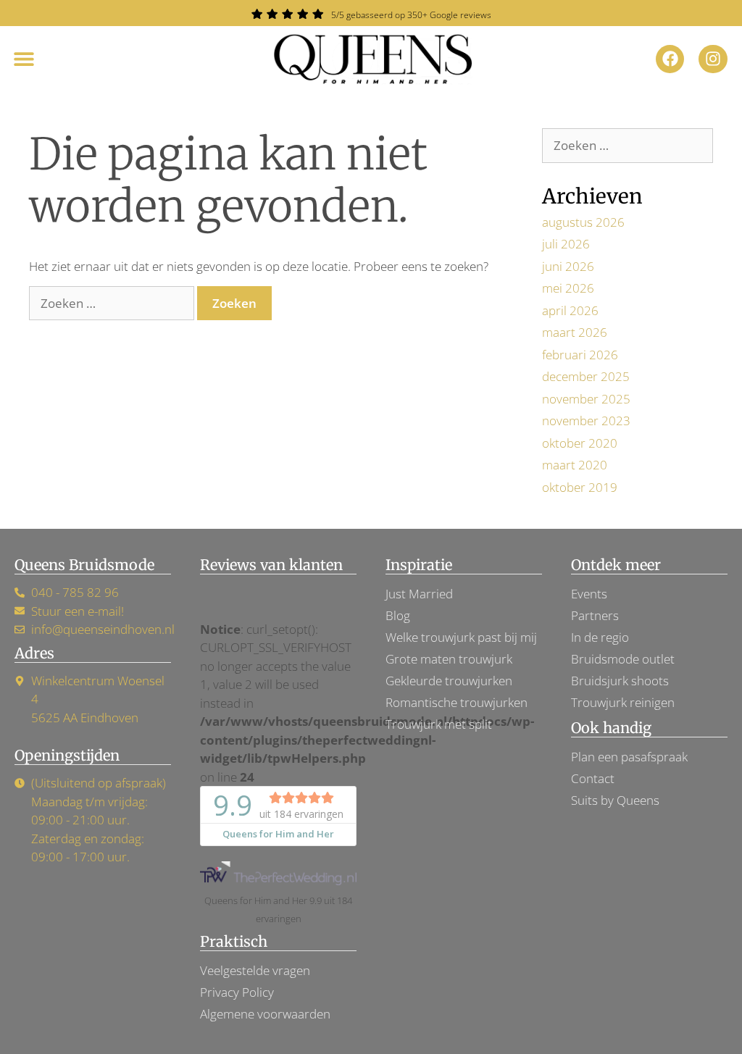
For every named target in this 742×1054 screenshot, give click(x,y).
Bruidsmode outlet (623, 659)
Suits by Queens (615, 800)
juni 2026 (568, 266)
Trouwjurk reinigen (623, 702)
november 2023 (586, 420)
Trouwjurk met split (438, 724)
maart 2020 (574, 464)
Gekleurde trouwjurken (448, 680)
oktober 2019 (579, 487)
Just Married (419, 593)
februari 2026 (580, 354)
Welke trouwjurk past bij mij (461, 637)
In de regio (600, 637)
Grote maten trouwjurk (448, 659)
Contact (592, 778)
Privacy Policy (237, 992)
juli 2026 (566, 243)
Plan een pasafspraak (629, 756)
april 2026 (570, 310)
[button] (23, 59)
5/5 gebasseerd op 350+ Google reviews (411, 15)
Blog (397, 615)
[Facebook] (670, 59)
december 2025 (586, 376)
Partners (595, 615)
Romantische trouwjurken (456, 702)
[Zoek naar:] (113, 303)
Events (589, 593)
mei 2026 (568, 288)
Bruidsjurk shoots (620, 680)
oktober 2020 (579, 443)
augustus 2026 (583, 222)
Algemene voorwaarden (265, 1013)
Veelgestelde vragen (255, 970)
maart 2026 (574, 332)
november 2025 (586, 398)
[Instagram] (713, 59)
